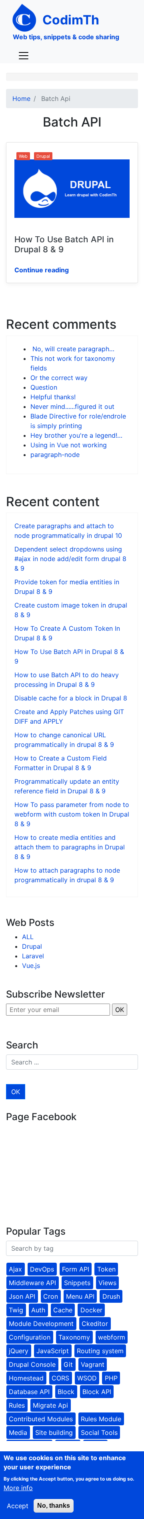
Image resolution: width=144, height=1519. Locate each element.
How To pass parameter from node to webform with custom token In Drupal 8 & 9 (71, 814)
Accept (17, 1506)
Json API (22, 1296)
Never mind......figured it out (72, 406)
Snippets (77, 1283)
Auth (38, 1310)
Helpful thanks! (53, 397)
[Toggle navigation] (23, 55)
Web (23, 156)
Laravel (33, 956)
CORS (60, 1378)
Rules (17, 1405)
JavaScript (52, 1351)
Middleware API (32, 1283)
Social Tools (99, 1432)
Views (107, 1283)
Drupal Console (32, 1364)
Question (43, 387)
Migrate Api (50, 1405)
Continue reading (41, 270)
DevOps (42, 1269)
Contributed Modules (41, 1419)
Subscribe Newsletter (55, 994)
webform (111, 1337)
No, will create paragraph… (72, 349)
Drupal (43, 156)
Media (18, 1432)
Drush (111, 1296)
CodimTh (70, 20)
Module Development (41, 1324)
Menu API (80, 1296)
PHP (111, 1378)
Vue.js (31, 966)
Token (106, 1269)
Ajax (15, 1269)
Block (66, 1392)
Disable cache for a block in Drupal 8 (70, 698)
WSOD (87, 1378)
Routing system (100, 1351)
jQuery (18, 1351)
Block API (96, 1392)
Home (21, 99)
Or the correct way (59, 378)
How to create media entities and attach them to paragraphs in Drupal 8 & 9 (69, 847)
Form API (75, 1269)
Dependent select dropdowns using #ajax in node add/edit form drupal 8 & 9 (70, 558)
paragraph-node (55, 455)
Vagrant (92, 1364)
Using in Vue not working (68, 445)
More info (18, 1488)
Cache (62, 1310)
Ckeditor (95, 1324)
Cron (50, 1296)
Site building (54, 1432)
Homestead (26, 1378)
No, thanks (53, 1505)
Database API (29, 1392)
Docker (91, 1310)
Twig (16, 1310)
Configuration (29, 1337)
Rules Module (101, 1419)
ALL (28, 937)
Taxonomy (74, 1337)
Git (68, 1364)
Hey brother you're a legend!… (76, 435)
